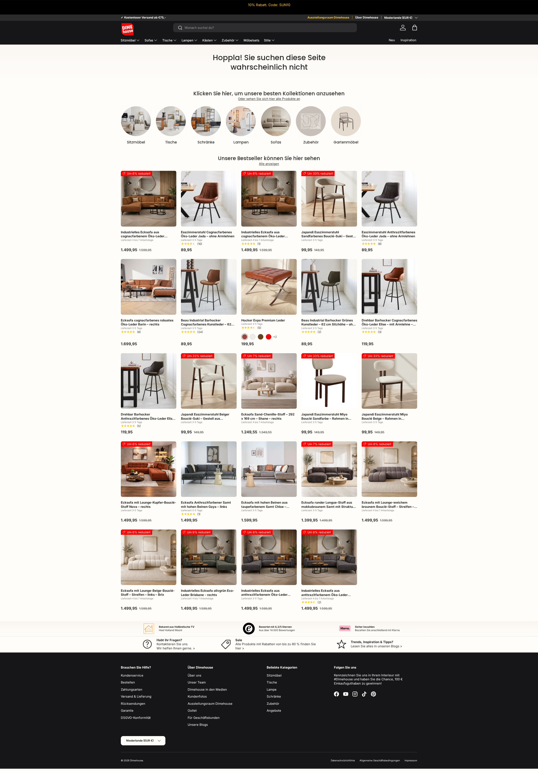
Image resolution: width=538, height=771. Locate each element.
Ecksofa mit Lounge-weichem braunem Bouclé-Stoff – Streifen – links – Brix (388, 506)
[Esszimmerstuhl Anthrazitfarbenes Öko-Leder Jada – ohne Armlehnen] (389, 198)
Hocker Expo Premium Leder (263, 320)
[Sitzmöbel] (136, 121)
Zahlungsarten (131, 689)
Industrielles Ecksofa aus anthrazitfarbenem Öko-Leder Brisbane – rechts (324, 595)
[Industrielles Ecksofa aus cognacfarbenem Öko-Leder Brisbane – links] (148, 198)
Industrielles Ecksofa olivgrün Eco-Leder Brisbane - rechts (207, 593)
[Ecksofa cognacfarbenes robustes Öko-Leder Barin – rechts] (148, 287)
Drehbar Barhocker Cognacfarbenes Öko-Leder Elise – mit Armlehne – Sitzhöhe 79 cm (389, 324)
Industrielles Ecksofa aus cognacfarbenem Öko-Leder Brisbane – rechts (263, 236)
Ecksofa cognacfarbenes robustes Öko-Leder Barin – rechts (147, 322)
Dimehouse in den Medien (207, 689)
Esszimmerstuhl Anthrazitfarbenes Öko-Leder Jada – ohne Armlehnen (388, 234)
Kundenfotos (197, 696)
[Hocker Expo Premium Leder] (269, 287)
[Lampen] (241, 121)
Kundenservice (132, 675)
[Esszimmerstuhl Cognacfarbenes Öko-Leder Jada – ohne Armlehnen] (208, 198)
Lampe (272, 689)
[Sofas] (276, 121)
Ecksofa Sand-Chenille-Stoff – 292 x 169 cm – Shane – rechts (267, 416)
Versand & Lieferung (136, 696)
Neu (392, 40)
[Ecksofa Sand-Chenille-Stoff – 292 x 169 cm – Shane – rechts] (269, 381)
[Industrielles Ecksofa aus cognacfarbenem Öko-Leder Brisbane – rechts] (269, 198)
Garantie (127, 711)
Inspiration (408, 40)
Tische (167, 40)
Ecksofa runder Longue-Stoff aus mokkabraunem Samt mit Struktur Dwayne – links (327, 506)
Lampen (187, 40)
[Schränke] (206, 121)
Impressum (411, 760)
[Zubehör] (311, 121)
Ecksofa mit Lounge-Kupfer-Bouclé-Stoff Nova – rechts (148, 504)
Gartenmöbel (346, 142)
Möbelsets (251, 40)
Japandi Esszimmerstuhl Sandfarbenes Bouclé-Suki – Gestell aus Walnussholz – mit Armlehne (328, 236)
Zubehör (228, 40)
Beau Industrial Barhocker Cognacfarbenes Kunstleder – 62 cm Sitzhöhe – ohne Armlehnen (206, 324)
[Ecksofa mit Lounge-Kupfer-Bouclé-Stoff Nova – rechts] (148, 469)
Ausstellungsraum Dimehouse (328, 17)
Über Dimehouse (366, 17)
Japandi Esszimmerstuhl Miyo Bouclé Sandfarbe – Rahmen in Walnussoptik (324, 418)
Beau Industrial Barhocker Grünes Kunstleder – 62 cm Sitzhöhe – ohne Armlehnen (328, 324)
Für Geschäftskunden (204, 718)
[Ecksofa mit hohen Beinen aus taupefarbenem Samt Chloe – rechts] (269, 469)
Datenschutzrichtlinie (343, 760)
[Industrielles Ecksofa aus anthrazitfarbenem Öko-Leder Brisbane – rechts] (329, 557)
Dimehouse (136, 760)
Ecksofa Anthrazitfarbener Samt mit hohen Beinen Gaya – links (206, 504)
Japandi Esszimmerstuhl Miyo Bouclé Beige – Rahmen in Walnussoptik (385, 418)
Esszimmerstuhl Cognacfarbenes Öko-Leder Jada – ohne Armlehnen (207, 234)
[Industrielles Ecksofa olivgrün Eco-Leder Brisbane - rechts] (208, 557)
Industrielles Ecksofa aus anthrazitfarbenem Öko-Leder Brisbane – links (264, 595)
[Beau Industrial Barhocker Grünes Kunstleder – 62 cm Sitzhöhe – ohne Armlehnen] (329, 287)
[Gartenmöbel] (346, 121)
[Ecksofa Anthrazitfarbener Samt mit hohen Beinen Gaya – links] (208, 469)
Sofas (149, 40)
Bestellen (128, 682)
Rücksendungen (133, 704)
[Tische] (171, 121)
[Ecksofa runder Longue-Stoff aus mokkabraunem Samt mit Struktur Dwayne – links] (329, 469)
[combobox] (265, 27)
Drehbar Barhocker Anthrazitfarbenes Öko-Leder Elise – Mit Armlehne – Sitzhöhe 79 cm (147, 418)
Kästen (207, 40)
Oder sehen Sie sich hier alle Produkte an (269, 99)
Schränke (206, 142)
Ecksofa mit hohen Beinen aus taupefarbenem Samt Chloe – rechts (264, 506)
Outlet (192, 711)
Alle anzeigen (269, 164)
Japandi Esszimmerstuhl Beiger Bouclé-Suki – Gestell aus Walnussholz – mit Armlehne (205, 418)
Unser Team (197, 682)
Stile (267, 40)
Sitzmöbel (128, 40)
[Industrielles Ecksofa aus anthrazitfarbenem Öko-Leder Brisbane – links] (269, 557)
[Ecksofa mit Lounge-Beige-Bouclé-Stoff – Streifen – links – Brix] (148, 557)
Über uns (194, 675)
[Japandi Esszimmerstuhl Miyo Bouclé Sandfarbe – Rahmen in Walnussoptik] (329, 381)
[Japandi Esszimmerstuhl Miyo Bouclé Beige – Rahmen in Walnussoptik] (389, 381)
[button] (414, 27)
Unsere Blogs (198, 725)
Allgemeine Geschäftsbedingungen (380, 760)
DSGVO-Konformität (136, 718)
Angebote (274, 711)
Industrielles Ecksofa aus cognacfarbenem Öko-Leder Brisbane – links (142, 236)
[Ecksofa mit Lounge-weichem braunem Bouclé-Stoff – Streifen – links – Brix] (389, 469)
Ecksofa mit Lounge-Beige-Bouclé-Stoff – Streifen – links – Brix (148, 593)
